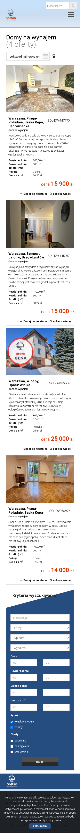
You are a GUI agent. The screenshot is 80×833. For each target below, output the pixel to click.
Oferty (14, 734)
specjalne (20, 740)
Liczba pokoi (18, 685)
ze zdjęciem (22, 746)
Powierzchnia (19, 670)
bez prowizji (22, 751)
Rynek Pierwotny (24, 721)
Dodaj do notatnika (35, 193)
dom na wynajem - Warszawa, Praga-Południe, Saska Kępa (40, 519)
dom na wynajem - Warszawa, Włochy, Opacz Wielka (40, 390)
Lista (45, 56)
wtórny (19, 727)
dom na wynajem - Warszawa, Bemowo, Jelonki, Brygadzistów (40, 262)
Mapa (54, 56)
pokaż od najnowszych (24, 56)
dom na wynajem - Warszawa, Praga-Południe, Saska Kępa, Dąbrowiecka (40, 131)
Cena (13, 656)
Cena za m (17, 700)
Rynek (14, 715)
